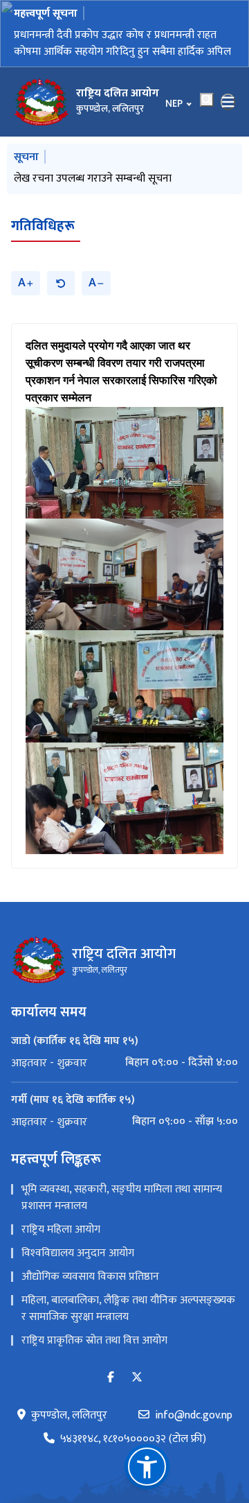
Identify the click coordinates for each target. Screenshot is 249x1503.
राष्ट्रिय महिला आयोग (60, 1229)
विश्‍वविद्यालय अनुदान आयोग (77, 1253)
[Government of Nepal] (41, 102)
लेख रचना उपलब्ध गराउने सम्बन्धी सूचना (93, 178)
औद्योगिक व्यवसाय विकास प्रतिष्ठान (90, 1276)
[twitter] (136, 1378)
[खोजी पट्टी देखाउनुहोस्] (207, 100)
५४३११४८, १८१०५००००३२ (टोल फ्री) (133, 1439)
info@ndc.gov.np (193, 1415)
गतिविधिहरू (43, 226)
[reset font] (61, 283)
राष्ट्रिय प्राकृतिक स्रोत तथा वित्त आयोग (94, 1340)
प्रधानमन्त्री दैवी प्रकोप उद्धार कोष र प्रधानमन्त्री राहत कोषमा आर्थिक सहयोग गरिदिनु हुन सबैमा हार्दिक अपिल (122, 43)
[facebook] (110, 1378)
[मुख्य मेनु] (228, 102)
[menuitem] (124, 1062)
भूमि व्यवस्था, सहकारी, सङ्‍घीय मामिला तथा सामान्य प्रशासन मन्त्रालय (121, 1197)
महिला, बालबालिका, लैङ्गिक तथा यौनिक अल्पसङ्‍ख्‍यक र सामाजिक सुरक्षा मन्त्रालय (128, 1308)
